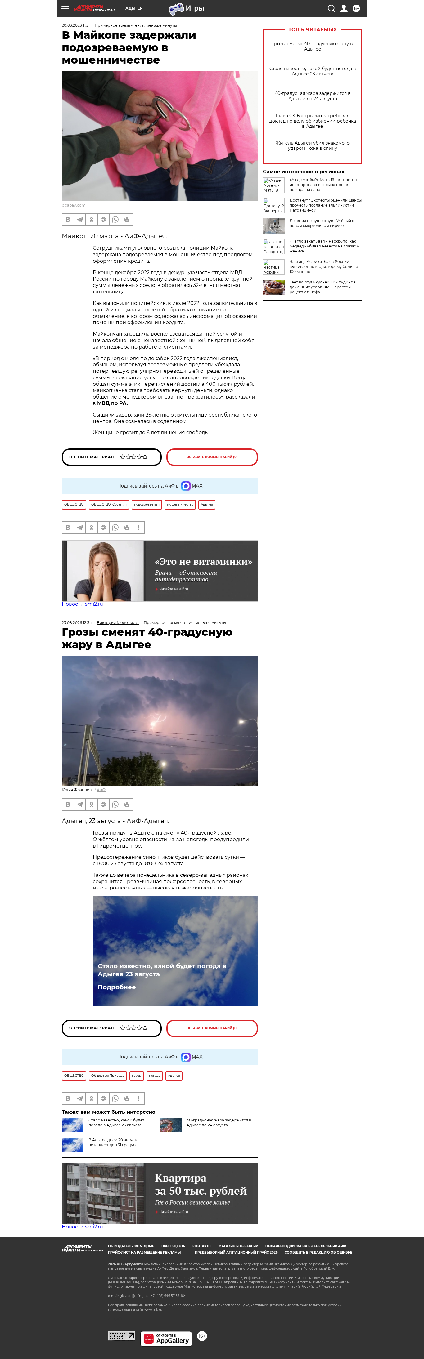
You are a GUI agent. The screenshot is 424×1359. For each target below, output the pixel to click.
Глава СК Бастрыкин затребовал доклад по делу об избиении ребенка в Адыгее (312, 121)
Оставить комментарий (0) (212, 457)
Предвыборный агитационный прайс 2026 (236, 1252)
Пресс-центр (173, 1246)
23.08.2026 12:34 (77, 622)
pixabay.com (74, 205)
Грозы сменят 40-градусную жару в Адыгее (312, 46)
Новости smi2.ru (82, 604)
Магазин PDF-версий (238, 1246)
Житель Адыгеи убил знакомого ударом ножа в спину (313, 145)
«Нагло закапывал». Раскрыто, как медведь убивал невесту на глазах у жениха (324, 246)
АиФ (101, 789)
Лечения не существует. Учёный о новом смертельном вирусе (322, 223)
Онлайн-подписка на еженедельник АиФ (305, 1246)
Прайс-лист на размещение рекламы (144, 1252)
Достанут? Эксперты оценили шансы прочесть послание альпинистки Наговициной (326, 205)
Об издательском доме (131, 1246)
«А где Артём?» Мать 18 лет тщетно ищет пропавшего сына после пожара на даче (323, 184)
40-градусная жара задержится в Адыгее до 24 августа (313, 96)
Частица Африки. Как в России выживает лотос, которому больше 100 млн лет (324, 266)
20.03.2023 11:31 (76, 25)
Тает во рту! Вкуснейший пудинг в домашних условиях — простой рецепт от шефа (323, 287)
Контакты (201, 1246)
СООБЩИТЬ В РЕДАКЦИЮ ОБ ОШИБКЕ (318, 1252)
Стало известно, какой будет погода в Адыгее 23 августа (312, 71)
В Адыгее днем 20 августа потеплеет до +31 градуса (113, 1142)
